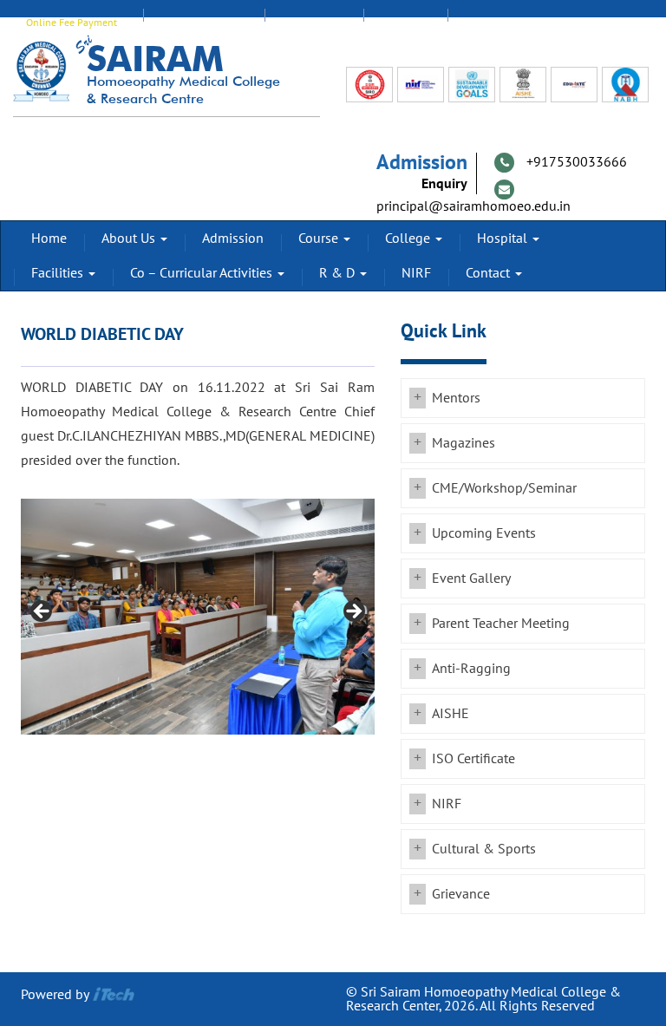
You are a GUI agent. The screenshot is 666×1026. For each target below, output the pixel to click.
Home (49, 238)
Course (320, 238)
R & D (338, 273)
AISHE (450, 714)
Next (353, 612)
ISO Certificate (473, 759)
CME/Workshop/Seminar (504, 488)
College (409, 238)
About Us (130, 238)
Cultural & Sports (484, 849)
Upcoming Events (484, 533)
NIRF (416, 273)
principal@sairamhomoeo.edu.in (473, 206)
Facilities (59, 273)
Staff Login (314, 22)
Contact (489, 273)
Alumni (405, 22)
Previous (42, 612)
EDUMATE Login (203, 22)
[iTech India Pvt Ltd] (113, 995)
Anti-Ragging (471, 668)
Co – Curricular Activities (203, 273)
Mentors (456, 398)
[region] (198, 617)
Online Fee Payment (71, 22)
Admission (233, 238)
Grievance (461, 894)
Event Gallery (471, 578)
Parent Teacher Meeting (501, 623)
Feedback (493, 22)
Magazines (463, 443)
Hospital (504, 238)
